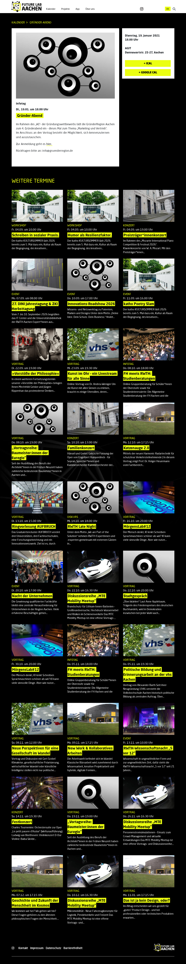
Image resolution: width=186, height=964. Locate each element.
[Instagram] (141, 9)
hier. (49, 144)
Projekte (65, 8)
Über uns (90, 8)
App (78, 8)
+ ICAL (148, 63)
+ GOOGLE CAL (148, 72)
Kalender (50, 8)
